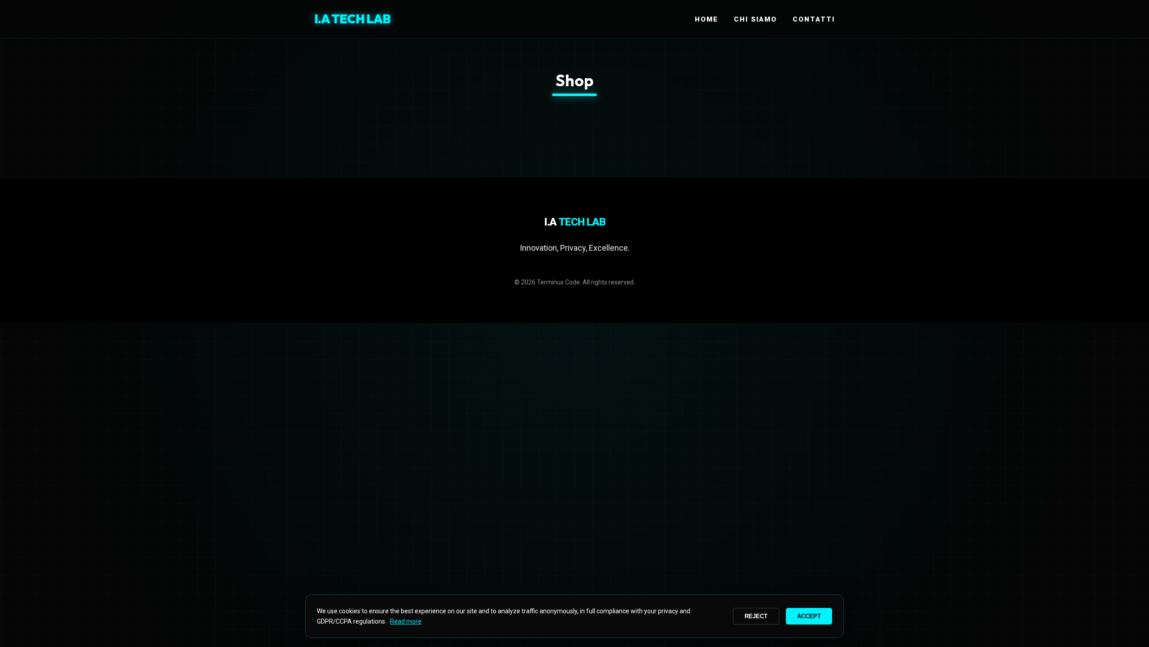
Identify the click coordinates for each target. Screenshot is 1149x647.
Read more (405, 621)
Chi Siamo (755, 19)
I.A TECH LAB (352, 19)
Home (706, 19)
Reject (756, 616)
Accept (809, 616)
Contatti (814, 19)
